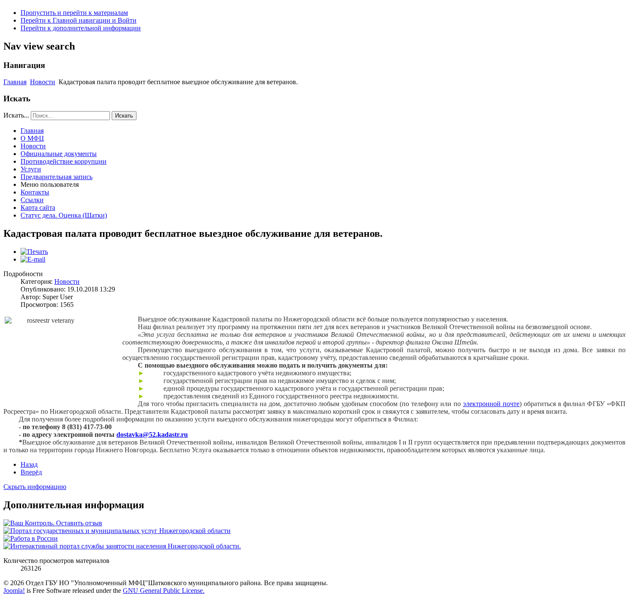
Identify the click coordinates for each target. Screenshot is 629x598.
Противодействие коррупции (64, 161)
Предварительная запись (56, 176)
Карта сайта (38, 207)
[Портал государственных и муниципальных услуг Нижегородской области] (117, 530)
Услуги (31, 169)
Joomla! (14, 590)
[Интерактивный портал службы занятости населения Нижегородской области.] (122, 546)
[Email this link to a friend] (33, 259)
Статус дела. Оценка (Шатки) (64, 215)
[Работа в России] (30, 538)
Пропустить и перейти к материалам (74, 12)
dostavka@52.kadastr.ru (152, 434)
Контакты (35, 192)
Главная (15, 81)
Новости (42, 81)
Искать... (16, 115)
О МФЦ (32, 138)
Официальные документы (59, 153)
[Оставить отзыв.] (52, 523)
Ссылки (32, 199)
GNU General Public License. (164, 590)
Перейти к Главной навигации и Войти (78, 20)
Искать (124, 115)
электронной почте (491, 403)
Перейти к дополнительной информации (81, 28)
